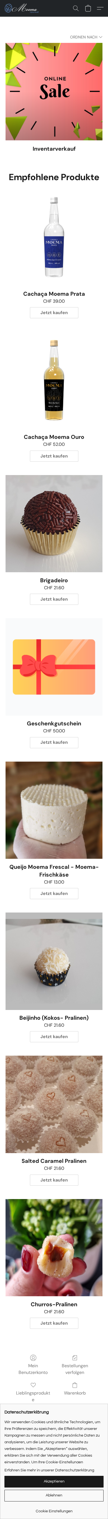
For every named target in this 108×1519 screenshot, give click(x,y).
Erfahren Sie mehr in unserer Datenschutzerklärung (49, 1470)
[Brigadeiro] (54, 524)
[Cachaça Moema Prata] (54, 237)
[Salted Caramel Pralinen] (54, 1104)
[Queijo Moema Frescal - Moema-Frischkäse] (54, 810)
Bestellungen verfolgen (75, 1369)
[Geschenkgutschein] (54, 667)
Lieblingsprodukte (33, 1396)
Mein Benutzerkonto (33, 1369)
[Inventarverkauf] (54, 91)
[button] (22, 8)
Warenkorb (75, 1393)
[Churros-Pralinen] (54, 1248)
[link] (54, 1509)
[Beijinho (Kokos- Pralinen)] (54, 961)
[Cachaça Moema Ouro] (54, 380)
